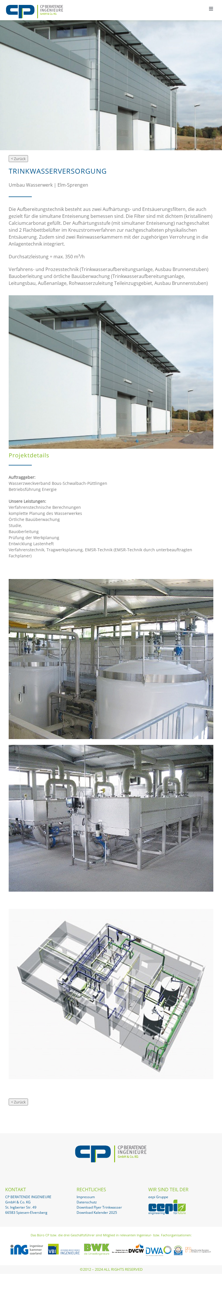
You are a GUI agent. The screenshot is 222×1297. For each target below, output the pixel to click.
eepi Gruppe (158, 1196)
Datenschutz (87, 1202)
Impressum (86, 1196)
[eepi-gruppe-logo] (167, 1202)
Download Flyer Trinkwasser (99, 1207)
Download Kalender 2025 (97, 1212)
